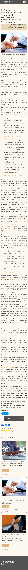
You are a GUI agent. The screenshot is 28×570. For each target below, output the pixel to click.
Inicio (3, 26)
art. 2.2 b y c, (18, 279)
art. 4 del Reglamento (7, 367)
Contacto (5, 413)
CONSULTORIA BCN (8, 563)
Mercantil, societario (6, 472)
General (3, 547)
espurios (8, 197)
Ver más (5, 470)
